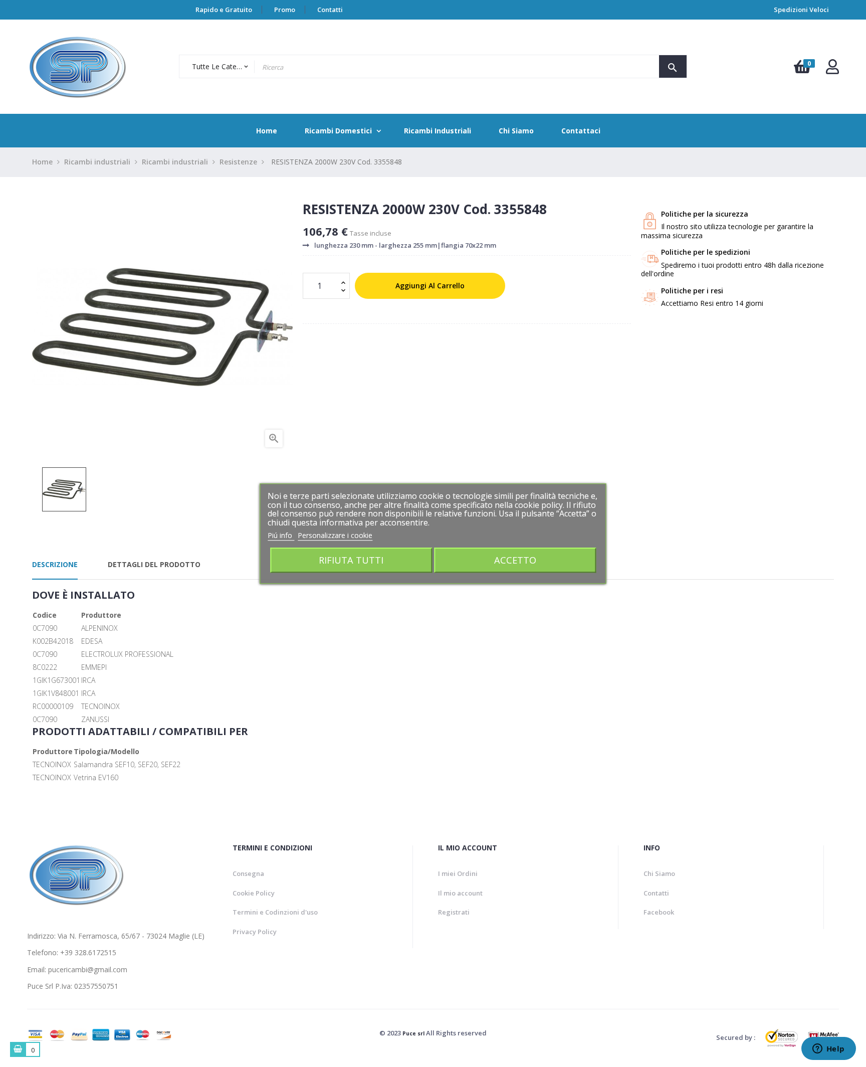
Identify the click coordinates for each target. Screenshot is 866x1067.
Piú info (281, 535)
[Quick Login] (832, 69)
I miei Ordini (458, 873)
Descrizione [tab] (55, 564)
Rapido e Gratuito (223, 9)
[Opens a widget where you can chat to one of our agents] (828, 1049)
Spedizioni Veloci (801, 9)
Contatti (330, 9)
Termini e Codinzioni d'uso (275, 912)
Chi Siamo (659, 873)
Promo (284, 9)
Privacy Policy (255, 931)
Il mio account (460, 893)
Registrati (454, 912)
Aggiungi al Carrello (430, 285)
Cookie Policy (254, 893)
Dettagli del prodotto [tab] (154, 564)
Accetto (515, 560)
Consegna (248, 873)
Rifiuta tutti (351, 560)
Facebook (658, 912)
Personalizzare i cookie (335, 535)
